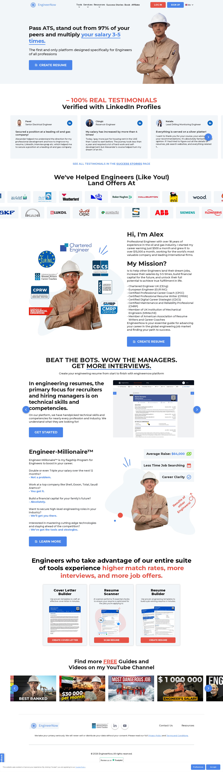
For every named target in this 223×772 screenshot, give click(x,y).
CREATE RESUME (158, 640)
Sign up (175, 5)
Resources (188, 725)
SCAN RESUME (111, 640)
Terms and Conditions (177, 735)
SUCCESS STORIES (129, 163)
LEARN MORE (50, 541)
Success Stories (114, 5)
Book (127, 5)
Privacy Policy (155, 735)
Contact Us (165, 725)
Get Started (46, 432)
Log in (158, 5)
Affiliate (136, 5)
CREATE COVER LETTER (65, 640)
